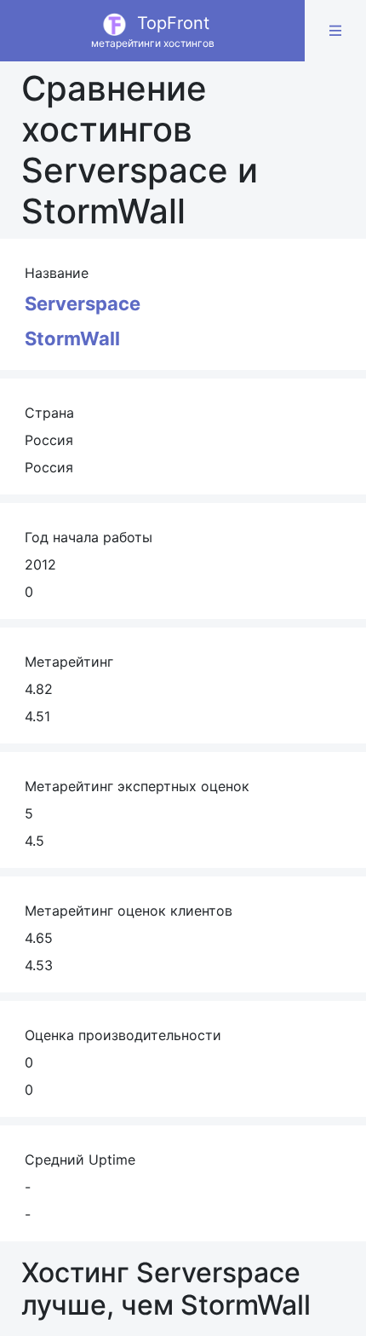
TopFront (152, 31)
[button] (335, 30)
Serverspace (82, 303)
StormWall (72, 338)
